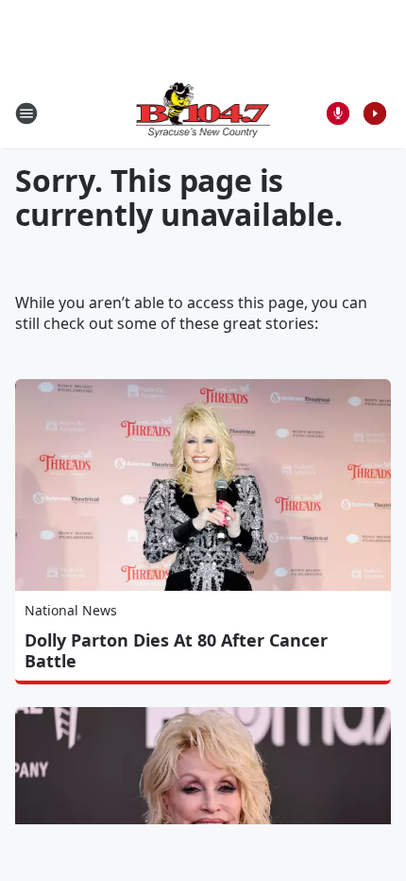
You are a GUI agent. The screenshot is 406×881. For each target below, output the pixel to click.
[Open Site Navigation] (26, 113)
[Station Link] (203, 113)
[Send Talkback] (338, 113)
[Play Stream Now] (375, 113)
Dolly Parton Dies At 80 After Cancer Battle (176, 650)
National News (71, 610)
